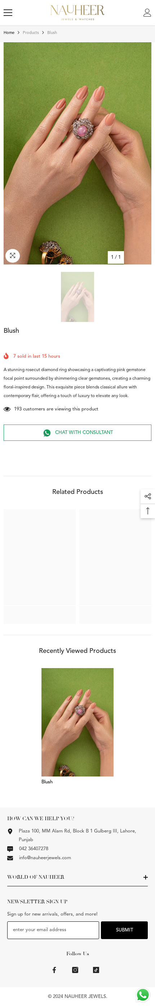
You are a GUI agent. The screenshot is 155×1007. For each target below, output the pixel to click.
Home (9, 33)
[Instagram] (75, 970)
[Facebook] (54, 970)
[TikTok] (96, 970)
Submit (124, 930)
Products (31, 33)
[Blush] (77, 722)
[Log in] (147, 13)
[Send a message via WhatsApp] (142, 994)
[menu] (8, 12)
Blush (47, 782)
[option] (77, 153)
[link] (40, 611)
